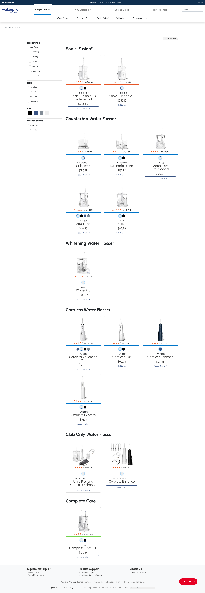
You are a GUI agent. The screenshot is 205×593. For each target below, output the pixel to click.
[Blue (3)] (36, 113)
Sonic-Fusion (103, 18)
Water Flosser (34, 47)
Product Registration (106, 2)
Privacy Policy (110, 588)
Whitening (120, 18)
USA (118, 582)
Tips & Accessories (140, 18)
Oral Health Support (87, 572)
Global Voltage (34, 125)
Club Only (35, 66)
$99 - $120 (33, 97)
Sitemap (87, 588)
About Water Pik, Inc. (139, 572)
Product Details (82, 108)
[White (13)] (47, 113)
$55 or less (33, 87)
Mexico (97, 582)
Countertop (35, 52)
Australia (64, 582)
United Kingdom (108, 582)
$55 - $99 (33, 92)
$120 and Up (34, 101)
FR (202, 2)
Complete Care (83, 18)
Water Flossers (63, 18)
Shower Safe (34, 130)
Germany (88, 582)
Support (92, 2)
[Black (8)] (30, 113)
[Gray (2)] (41, 113)
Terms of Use (98, 588)
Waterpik (9, 2)
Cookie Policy (123, 588)
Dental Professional (36, 575)
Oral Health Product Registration (92, 575)
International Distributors (134, 582)
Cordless (34, 61)
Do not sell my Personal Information (142, 588)
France (80, 582)
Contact (120, 2)
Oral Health (7, 27)
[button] (42, 10)
